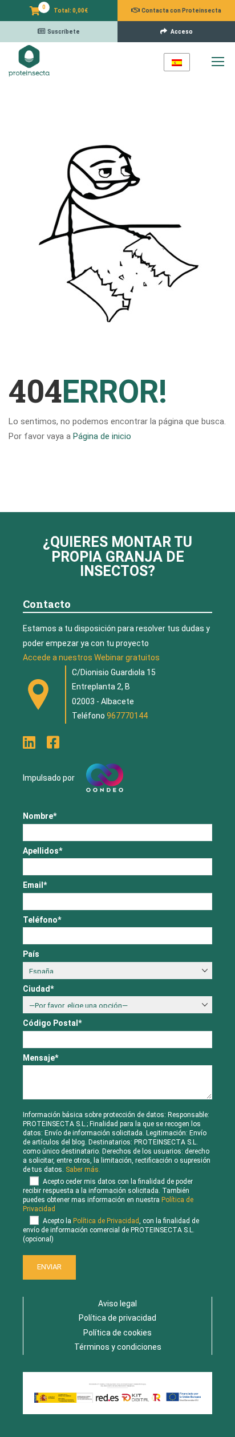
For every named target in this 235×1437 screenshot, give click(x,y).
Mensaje (40, 1057)
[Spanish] (177, 62)
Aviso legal (117, 1303)
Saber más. (83, 1170)
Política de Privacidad (106, 1221)
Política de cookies (117, 1332)
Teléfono (42, 919)
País (31, 954)
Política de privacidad (117, 1317)
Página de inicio (102, 436)
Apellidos (42, 850)
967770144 (127, 715)
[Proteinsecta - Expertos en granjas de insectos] (29, 61)
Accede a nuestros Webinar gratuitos (91, 657)
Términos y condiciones (117, 1346)
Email (35, 885)
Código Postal (52, 1023)
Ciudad (38, 988)
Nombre (39, 816)
